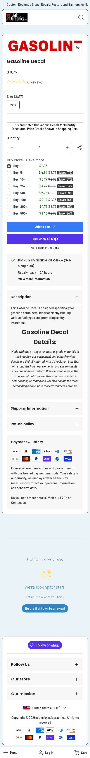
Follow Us (20, 664)
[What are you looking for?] (81, 17)
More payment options (45, 247)
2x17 (13, 105)
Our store (20, 679)
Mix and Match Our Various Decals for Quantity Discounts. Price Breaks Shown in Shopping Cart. (45, 127)
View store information (34, 279)
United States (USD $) (46, 708)
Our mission (23, 693)
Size (15, 96)
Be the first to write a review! (45, 608)
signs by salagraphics (50, 717)
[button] (80, 752)
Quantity (13, 138)
